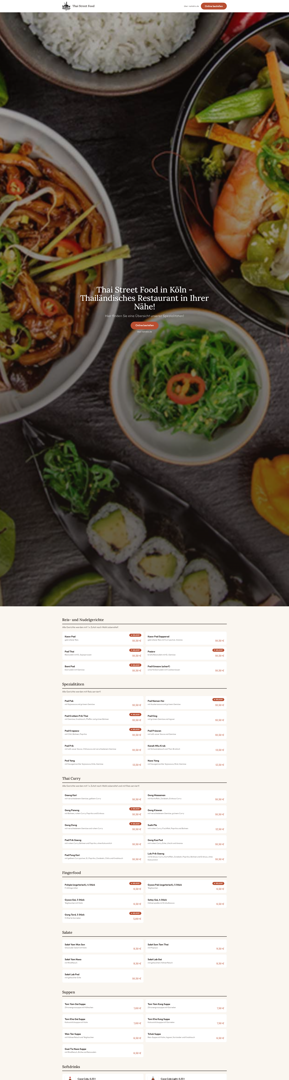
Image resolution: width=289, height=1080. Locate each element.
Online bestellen (214, 6)
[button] (103, 638)
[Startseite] (66, 6)
